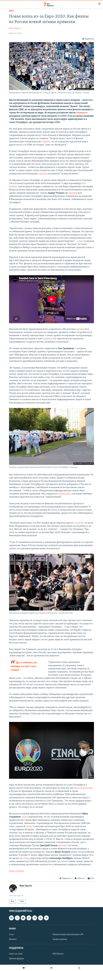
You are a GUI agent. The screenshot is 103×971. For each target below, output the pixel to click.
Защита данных (60, 939)
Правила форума (16, 959)
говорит (42, 174)
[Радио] (51, 968)
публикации (64, 494)
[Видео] (24, 968)
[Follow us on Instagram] (29, 918)
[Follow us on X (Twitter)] (17, 918)
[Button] (88, 39)
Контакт (12, 939)
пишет (80, 241)
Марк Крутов (15, 28)
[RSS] (40, 918)
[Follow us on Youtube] (23, 918)
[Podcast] (46, 918)
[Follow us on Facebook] (11, 918)
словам (26, 858)
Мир (11, 11)
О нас (11, 934)
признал (62, 845)
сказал (24, 817)
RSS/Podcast (58, 954)
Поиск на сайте (16, 954)
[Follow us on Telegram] (34, 918)
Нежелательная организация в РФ (68, 934)
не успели (79, 523)
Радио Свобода (16, 871)
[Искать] (79, 968)
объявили (81, 113)
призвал (73, 193)
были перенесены (83, 788)
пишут (29, 826)
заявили (46, 142)
